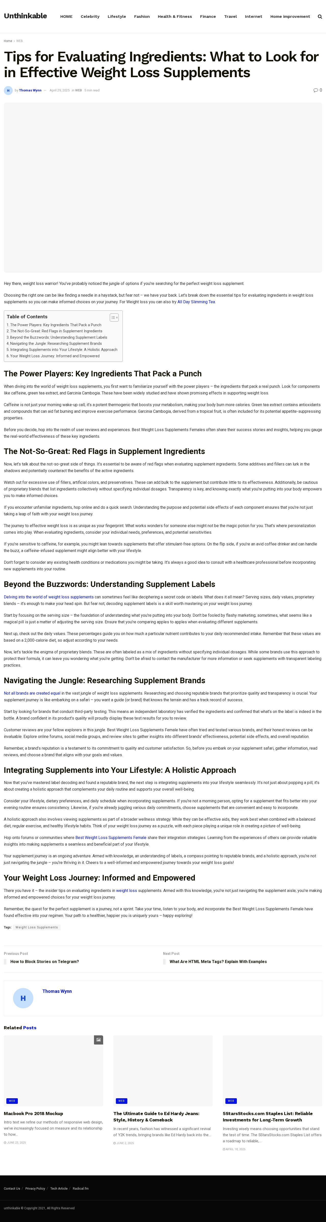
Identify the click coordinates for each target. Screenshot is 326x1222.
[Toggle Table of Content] (111, 317)
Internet (253, 16)
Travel (230, 16)
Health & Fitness (175, 16)
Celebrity (90, 16)
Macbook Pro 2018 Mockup (33, 1113)
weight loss (126, 890)
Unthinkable (25, 16)
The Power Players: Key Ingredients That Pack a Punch (55, 325)
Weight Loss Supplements (37, 927)
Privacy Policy (35, 1188)
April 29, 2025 (60, 90)
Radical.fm (81, 1188)
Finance (208, 16)
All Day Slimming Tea (196, 301)
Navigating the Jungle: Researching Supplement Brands (56, 343)
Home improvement (290, 16)
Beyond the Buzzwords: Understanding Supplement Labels (58, 337)
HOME (66, 16)
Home (8, 41)
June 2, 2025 (125, 1143)
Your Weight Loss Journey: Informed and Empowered (55, 356)
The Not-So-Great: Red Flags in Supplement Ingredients (56, 331)
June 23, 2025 (16, 1142)
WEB (19, 41)
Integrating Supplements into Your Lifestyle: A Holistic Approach (63, 350)
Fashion (142, 16)
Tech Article (58, 1188)
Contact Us (12, 1188)
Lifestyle (117, 16)
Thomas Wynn (30, 90)
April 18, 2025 (235, 1149)
